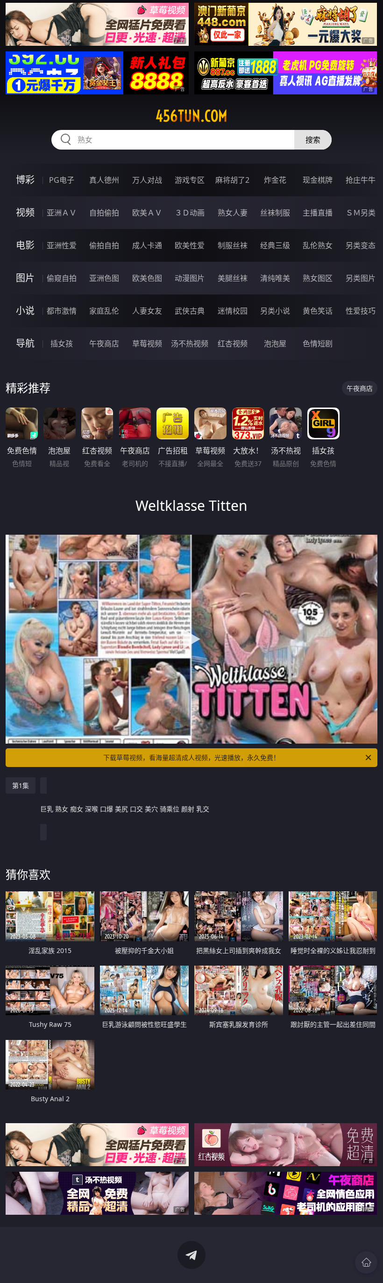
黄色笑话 (318, 311)
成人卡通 (147, 245)
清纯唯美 (275, 278)
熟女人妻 (233, 213)
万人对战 (147, 180)
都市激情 (62, 311)
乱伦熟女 (318, 245)
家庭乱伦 (104, 311)
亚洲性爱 (62, 245)
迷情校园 (233, 311)
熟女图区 (318, 278)
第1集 (20, 785)
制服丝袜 (233, 245)
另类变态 (361, 245)
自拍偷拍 (104, 213)
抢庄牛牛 (361, 180)
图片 (25, 278)
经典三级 (275, 245)
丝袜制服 (275, 213)
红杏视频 (233, 343)
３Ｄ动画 (190, 213)
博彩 (25, 179)
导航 (25, 343)
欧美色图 (147, 278)
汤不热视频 (189, 343)
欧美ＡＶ (147, 213)
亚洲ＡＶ (62, 213)
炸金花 (275, 180)
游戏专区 (190, 180)
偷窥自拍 (62, 278)
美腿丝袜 (233, 278)
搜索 (312, 140)
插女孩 (61, 343)
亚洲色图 (104, 278)
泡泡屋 (275, 343)
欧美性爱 (190, 245)
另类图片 (361, 278)
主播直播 (318, 213)
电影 (25, 245)
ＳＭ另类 (361, 213)
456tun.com (191, 116)
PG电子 (61, 180)
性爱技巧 (361, 311)
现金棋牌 (318, 180)
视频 (25, 212)
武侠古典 (190, 311)
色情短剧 (318, 343)
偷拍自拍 (104, 245)
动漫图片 (190, 278)
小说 (25, 310)
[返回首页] (366, 1262)
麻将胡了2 (232, 180)
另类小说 (275, 311)
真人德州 (104, 180)
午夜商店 (104, 343)
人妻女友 (147, 311)
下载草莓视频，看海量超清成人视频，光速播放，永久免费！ (191, 757)
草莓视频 (147, 343)
